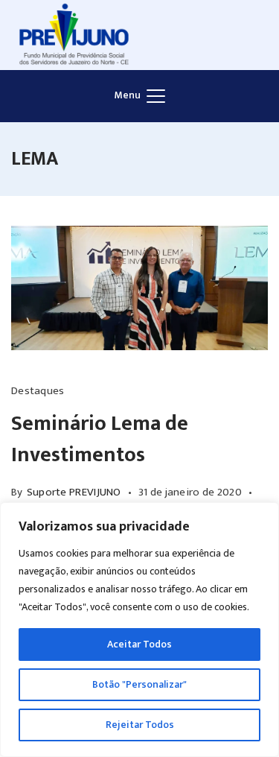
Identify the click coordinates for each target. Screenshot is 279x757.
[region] (139, 629)
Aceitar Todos (139, 644)
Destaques (38, 390)
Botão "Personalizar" (139, 684)
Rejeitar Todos (140, 724)
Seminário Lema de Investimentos (99, 439)
